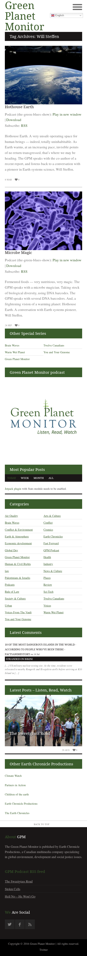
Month (39, 478)
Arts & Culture (52, 516)
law (7, 571)
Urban (8, 605)
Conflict (48, 522)
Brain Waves (12, 345)
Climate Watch (13, 776)
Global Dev (11, 550)
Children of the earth (17, 794)
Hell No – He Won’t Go (20, 896)
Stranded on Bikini (19, 659)
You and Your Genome (57, 352)
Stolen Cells (12, 889)
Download (13, 119)
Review (48, 584)
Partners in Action (15, 785)
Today (11, 478)
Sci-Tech (48, 592)
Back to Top (41, 824)
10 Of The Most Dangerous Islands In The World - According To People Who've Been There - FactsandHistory (40, 649)
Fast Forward (51, 543)
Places (47, 578)
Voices (47, 605)
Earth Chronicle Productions (21, 803)
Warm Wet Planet (15, 352)
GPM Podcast (51, 550)
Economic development (18, 543)
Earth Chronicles (53, 536)
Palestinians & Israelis (17, 578)
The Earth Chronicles (17, 813)
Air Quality (11, 516)
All (51, 478)
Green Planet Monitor (17, 359)
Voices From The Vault (18, 612)
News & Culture (53, 571)
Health (47, 557)
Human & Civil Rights (18, 564)
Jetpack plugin (13, 489)
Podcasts (10, 584)
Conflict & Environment (19, 529)
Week (25, 478)
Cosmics (48, 529)
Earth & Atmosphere (17, 536)
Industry (48, 564)
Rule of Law (12, 592)
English (59, 15)
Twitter (43, 950)
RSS (24, 125)
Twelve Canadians (54, 345)
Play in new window (67, 114)
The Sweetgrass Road (30, 733)
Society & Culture (15, 598)
